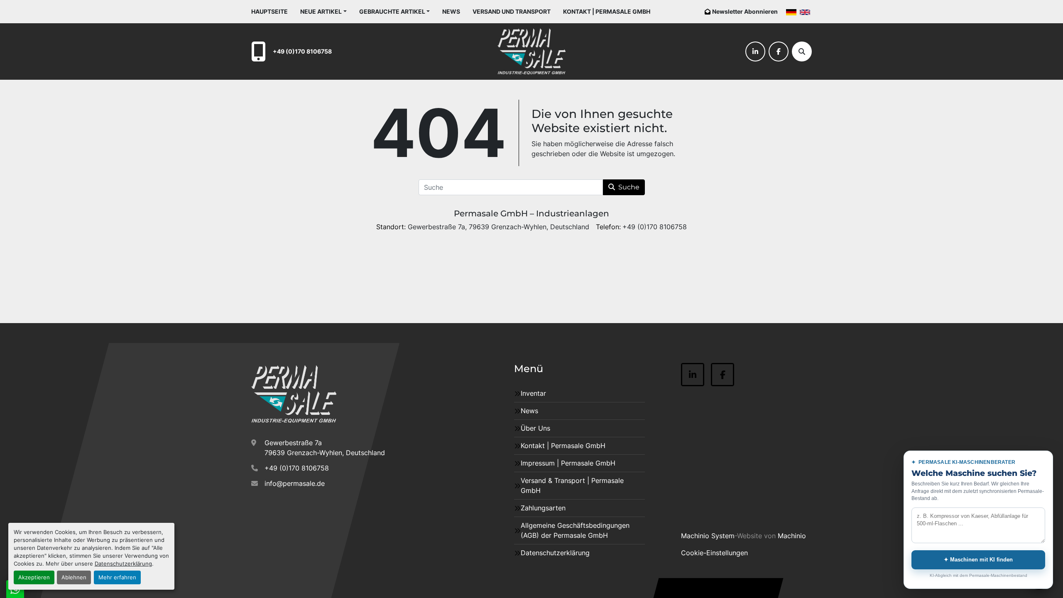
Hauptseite (269, 11)
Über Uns (535, 428)
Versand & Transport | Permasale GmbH (572, 485)
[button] (323, 11)
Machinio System (708, 536)
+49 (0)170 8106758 (302, 51)
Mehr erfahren (117, 577)
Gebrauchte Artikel (392, 11)
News (451, 11)
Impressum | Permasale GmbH (568, 463)
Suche (628, 187)
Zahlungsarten (543, 508)
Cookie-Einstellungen (714, 553)
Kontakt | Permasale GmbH (606, 11)
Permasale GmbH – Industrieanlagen (531, 213)
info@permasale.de (295, 483)
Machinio (792, 536)
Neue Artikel (321, 11)
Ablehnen (73, 577)
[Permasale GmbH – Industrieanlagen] (293, 394)
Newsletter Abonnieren (745, 11)
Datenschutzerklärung (123, 564)
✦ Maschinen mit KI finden (978, 559)
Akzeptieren (34, 577)
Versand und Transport (512, 11)
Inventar (533, 393)
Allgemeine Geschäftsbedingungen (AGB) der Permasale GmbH (575, 530)
